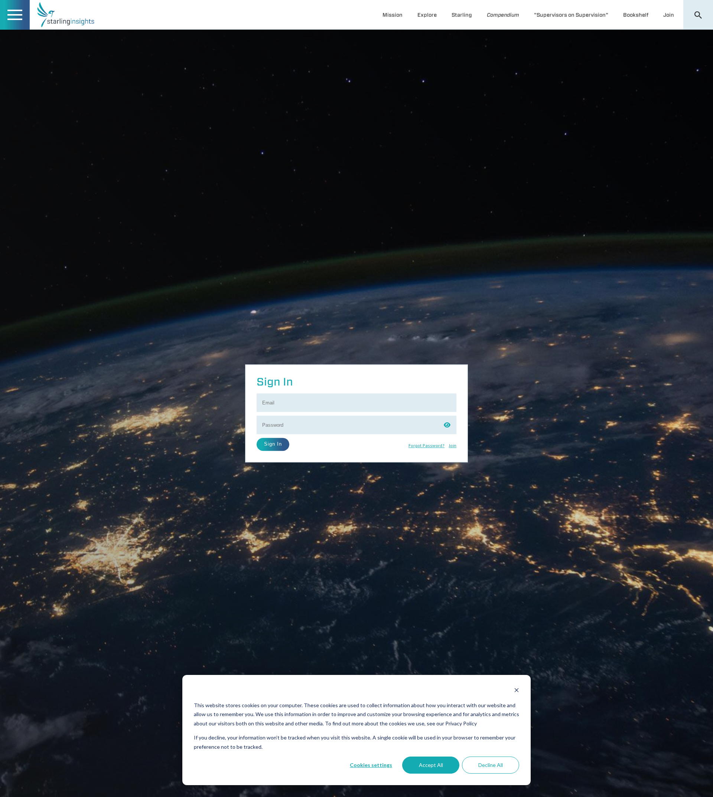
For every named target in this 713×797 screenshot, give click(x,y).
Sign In (273, 444)
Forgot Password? (426, 446)
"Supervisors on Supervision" (571, 15)
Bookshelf (635, 15)
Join (668, 15)
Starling (462, 15)
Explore (427, 15)
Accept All (431, 765)
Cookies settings (371, 765)
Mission (392, 15)
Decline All (490, 765)
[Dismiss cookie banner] (516, 691)
